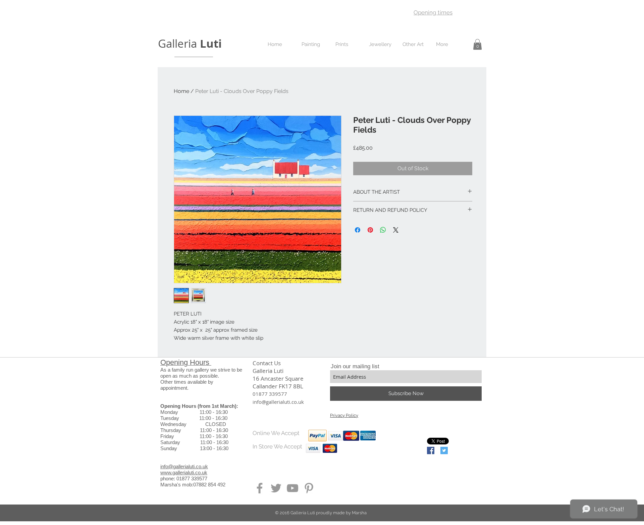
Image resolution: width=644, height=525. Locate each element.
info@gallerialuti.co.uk (184, 466)
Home (181, 91)
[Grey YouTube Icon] (292, 488)
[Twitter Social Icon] (444, 450)
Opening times (433, 12)
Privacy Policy (344, 415)
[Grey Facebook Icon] (260, 488)
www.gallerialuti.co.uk (183, 472)
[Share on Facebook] (358, 230)
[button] (477, 44)
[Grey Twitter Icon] (276, 488)
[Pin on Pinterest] (370, 230)
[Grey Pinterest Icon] (309, 488)
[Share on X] (396, 230)
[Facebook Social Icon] (430, 450)
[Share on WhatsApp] (383, 230)
